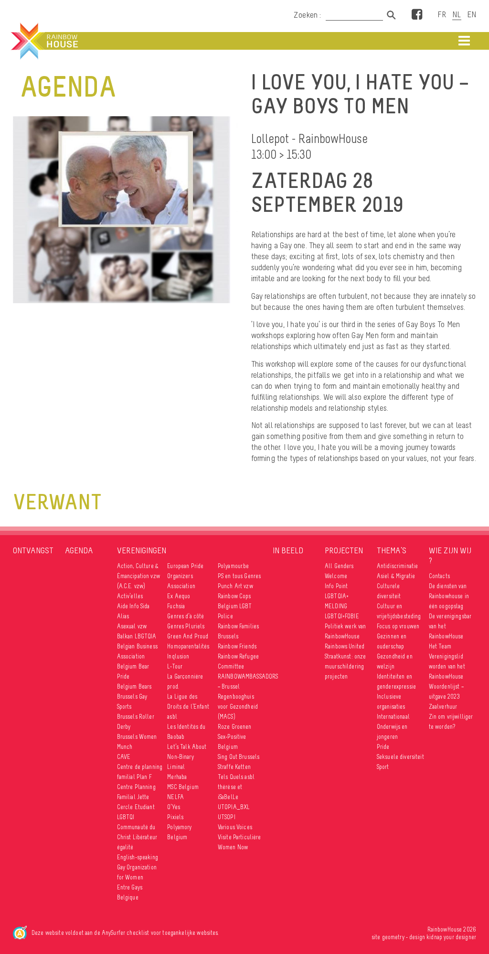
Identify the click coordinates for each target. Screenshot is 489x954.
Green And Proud (187, 636)
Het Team (440, 646)
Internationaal (393, 716)
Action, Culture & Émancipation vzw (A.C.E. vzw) (138, 576)
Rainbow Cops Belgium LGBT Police (235, 606)
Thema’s (391, 550)
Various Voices (235, 827)
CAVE (124, 756)
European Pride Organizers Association (185, 576)
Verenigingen (141, 551)
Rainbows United (344, 646)
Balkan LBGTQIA (137, 636)
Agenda (79, 550)
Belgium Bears (134, 686)
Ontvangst (33, 550)
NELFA (175, 796)
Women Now (233, 847)
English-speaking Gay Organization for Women (137, 867)
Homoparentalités (188, 646)
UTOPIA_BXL (234, 807)
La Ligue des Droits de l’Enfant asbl (188, 706)
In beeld (288, 550)
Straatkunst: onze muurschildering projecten (345, 666)
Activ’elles (130, 596)
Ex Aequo (178, 596)
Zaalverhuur (443, 706)
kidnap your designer (451, 937)
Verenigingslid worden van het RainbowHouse (447, 666)
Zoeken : (308, 15)
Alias (123, 616)
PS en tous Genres (239, 576)
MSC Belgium (183, 786)
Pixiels (175, 817)
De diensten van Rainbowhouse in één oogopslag (449, 596)
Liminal (176, 766)
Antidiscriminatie (397, 566)
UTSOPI (226, 817)
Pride (383, 746)
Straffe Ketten (234, 766)
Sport (383, 766)
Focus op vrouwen (398, 626)
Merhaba (177, 776)
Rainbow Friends (237, 646)
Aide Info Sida (133, 606)
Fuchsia (176, 606)
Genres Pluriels (185, 626)
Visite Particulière (239, 837)
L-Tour (174, 666)
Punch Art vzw (235, 586)
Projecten (344, 550)
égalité (125, 847)
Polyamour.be (233, 566)
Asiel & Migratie (396, 576)
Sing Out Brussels (238, 756)
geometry (393, 937)
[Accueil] (43, 41)
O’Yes (173, 807)
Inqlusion (178, 656)
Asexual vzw (132, 626)
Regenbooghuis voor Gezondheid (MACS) (238, 706)
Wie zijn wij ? (450, 555)
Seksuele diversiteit (400, 756)
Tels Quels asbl (236, 776)
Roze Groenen (235, 726)
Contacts (439, 576)
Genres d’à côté (185, 616)
